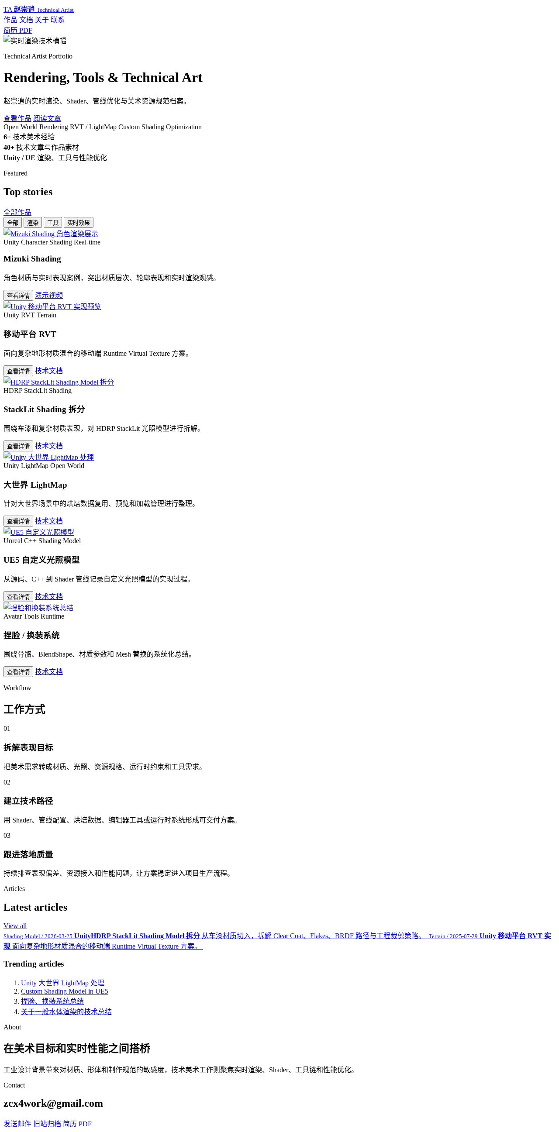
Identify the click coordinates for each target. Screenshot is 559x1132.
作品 (10, 20)
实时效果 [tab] (78, 223)
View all (15, 925)
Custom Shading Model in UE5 (64, 991)
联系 (58, 20)
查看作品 (17, 118)
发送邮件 (17, 1124)
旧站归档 (47, 1124)
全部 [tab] (12, 223)
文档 (26, 20)
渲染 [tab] (32, 223)
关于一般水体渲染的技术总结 (66, 1011)
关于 (42, 20)
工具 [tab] (53, 223)
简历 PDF (17, 30)
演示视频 (49, 295)
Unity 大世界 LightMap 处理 (62, 983)
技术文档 (49, 371)
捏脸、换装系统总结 (52, 1001)
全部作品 (17, 212)
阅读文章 (47, 118)
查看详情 (18, 295)
